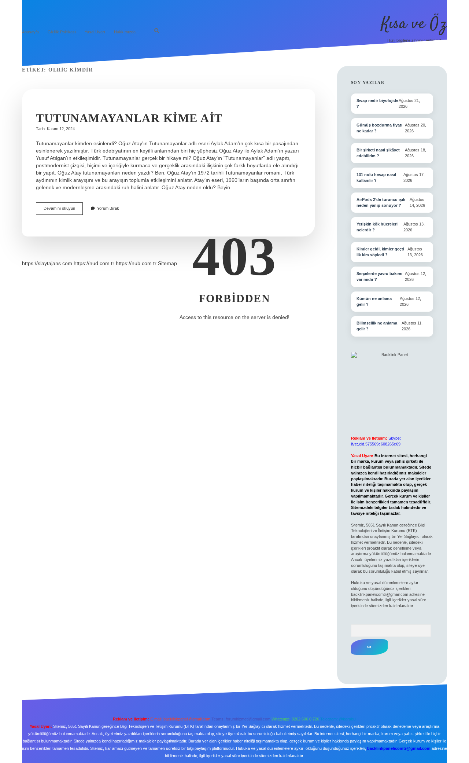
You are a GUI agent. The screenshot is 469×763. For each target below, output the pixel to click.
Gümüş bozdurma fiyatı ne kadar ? (379, 128)
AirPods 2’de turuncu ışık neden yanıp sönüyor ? (381, 202)
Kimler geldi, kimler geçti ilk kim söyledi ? (380, 252)
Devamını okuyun (63, 210)
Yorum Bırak (108, 208)
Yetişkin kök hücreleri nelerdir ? (377, 227)
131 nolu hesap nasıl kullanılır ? (376, 177)
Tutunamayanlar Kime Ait (129, 118)
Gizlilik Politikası (62, 32)
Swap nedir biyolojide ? (377, 103)
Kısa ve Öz (414, 24)
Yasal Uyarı (95, 32)
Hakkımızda (125, 32)
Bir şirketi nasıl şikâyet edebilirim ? (378, 153)
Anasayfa (30, 32)
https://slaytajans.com (47, 263)
